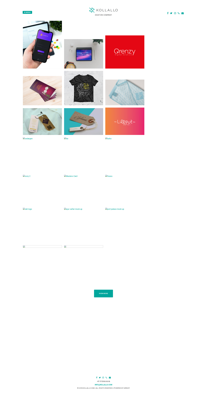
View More (103, 293)
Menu (28, 12)
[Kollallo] (103, 12)
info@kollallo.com (103, 385)
